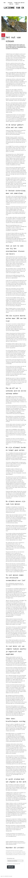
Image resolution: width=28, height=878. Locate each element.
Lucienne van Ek (14, 7)
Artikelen (10, 2)
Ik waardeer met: (11, 858)
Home (5, 2)
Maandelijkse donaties (19, 2)
